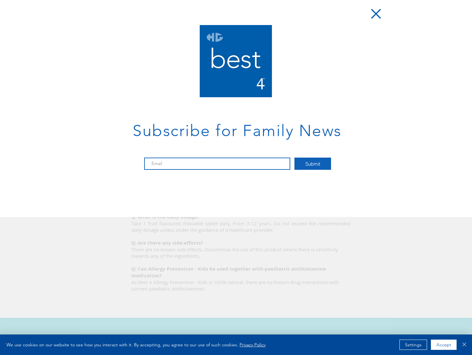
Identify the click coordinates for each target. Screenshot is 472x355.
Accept (443, 345)
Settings (413, 345)
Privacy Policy (253, 345)
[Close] (464, 345)
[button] (376, 14)
